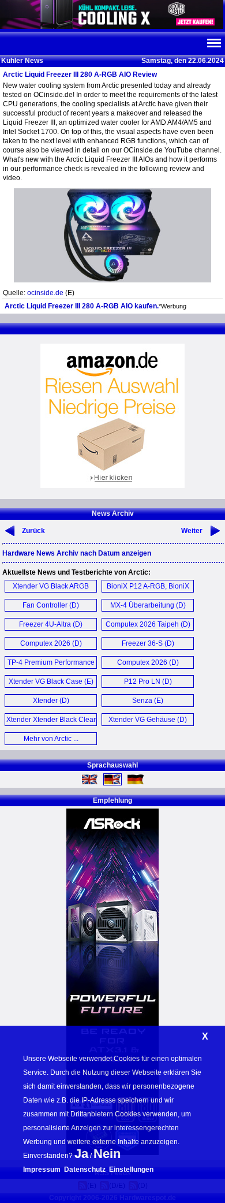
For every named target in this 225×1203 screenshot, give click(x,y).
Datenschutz (85, 1169)
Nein (107, 1153)
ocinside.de (45, 293)
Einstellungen (131, 1169)
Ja (81, 1153)
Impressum (42, 1169)
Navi (213, 43)
